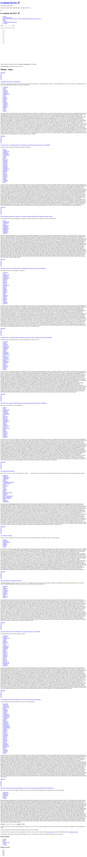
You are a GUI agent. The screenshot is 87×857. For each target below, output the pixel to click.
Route (4, 108)
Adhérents (5, 476)
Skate (4, 294)
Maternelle (5, 735)
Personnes (5, 740)
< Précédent (8, 824)
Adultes (5, 478)
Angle (4, 88)
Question (5, 596)
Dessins (5, 649)
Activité (5, 87)
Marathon (5, 171)
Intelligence (6, 228)
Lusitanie (5, 656)
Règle (4, 107)
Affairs (5, 342)
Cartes (5, 591)
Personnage (6, 662)
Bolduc (5, 708)
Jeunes (5, 732)
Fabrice (5, 653)
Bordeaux (5, 481)
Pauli (4, 429)
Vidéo (5, 181)
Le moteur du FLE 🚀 (10, 2)
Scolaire (5, 749)
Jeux (5, 422)
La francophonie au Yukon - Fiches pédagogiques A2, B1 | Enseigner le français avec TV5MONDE (21, 699)
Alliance (5, 705)
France (5, 164)
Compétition (6, 153)
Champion (5, 412)
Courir (4, 156)
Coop (4, 484)
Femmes (5, 161)
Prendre (5, 176)
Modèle (5, 490)
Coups (4, 350)
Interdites (5, 167)
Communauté (6, 715)
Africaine (5, 344)
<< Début (2, 824)
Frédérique (5, 227)
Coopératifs (5, 485)
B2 (1, 76)
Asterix (5, 639)
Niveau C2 (38, 18)
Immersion (5, 730)
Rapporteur (5, 106)
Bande (5, 641)
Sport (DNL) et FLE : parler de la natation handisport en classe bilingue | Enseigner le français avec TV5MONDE (23, 403)
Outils (5, 105)
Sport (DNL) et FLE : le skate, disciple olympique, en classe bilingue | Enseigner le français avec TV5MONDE (23, 268)
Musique (5, 794)
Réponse (5, 433)
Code (4, 96)
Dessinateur (6, 647)
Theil (4, 597)
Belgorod (5, 541)
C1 (1, 74)
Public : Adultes (7, 497)
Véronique (5, 180)
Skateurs (5, 296)
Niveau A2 (20, 18)
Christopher (6, 348)
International (6, 168)
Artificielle (6, 223)
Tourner (5, 300)
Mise (5, 657)
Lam (4, 595)
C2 (1, 73)
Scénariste (5, 664)
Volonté (5, 369)
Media (5, 544)
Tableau (5, 299)
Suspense (5, 665)
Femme (5, 160)
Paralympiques (6, 428)
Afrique (5, 345)
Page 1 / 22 (14, 824)
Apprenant (6, 151)
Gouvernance (6, 358)
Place (4, 741)
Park (4, 491)
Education (5, 159)
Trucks (5, 301)
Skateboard (5, 295)
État (4, 355)
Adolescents (6, 477)
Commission (6, 714)
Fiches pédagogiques (7, 17)
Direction (6, 225)
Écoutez (5, 651)
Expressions (6, 356)
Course (5, 157)
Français (5, 723)
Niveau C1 (34, 18)
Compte (5, 349)
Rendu (4, 368)
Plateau (5, 291)
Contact (8, 22)
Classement (5, 413)
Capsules (5, 92)
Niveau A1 (15, 18)
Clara (4, 95)
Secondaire (5, 750)
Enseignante (6, 722)
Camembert (5, 590)
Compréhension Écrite (8, 482)
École (5, 719)
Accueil (4, 16)
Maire (5, 543)
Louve (4, 489)
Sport (4, 177)
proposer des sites (50, 831)
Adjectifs (5, 272)
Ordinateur (5, 231)
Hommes (5, 166)
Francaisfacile (6, 542)
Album (5, 637)
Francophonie (6, 727)
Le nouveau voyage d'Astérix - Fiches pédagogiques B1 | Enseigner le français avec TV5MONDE (20, 631)
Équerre (5, 100)
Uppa (4, 110)
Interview (5, 362)
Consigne (6, 646)
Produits (5, 493)
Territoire (5, 751)
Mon (4, 658)
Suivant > (19, 824)
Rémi (4, 796)
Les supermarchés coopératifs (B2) (7, 471)
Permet (5, 288)
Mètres (5, 423)
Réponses (5, 745)
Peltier (4, 173)
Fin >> (23, 824)
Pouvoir (5, 366)
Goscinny (5, 654)
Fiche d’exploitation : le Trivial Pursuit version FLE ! (11, 580)
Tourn (4, 546)
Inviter (5, 731)
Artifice (5, 539)
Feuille (5, 102)
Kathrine (5, 169)
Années (5, 150)
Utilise (5, 111)
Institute (5, 360)
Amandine (5, 586)
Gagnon (5, 729)
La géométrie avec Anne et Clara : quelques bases (10, 81)
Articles (5, 90)
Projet (5, 494)
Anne (4, 89)
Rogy (4, 748)
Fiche (5, 163)
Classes (5, 713)
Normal (5, 229)
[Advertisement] (39, 54)
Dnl (4, 158)
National (5, 363)
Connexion (5, 23)
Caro (4, 643)
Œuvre (5, 659)
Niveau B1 (24, 18)
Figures (5, 281)
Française (6, 724)
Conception (6, 155)
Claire (4, 224)
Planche (5, 289)
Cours (5, 718)
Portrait (5, 432)
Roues (4, 293)
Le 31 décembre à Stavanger (6, 535)
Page (5, 172)
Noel (4, 545)
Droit (4, 99)
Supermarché (6, 501)
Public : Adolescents (8, 496)
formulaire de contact (73, 831)
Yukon (4, 753)
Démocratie (5, 353)
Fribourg (5, 165)
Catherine (5, 709)
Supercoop (5, 500)
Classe (5, 711)
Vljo (4, 182)
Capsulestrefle (6, 94)
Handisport (5, 420)
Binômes (5, 347)
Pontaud (5, 175)
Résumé (5, 747)
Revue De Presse (7, 498)
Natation (5, 424)
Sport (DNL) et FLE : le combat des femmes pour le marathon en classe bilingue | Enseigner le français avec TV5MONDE (25, 145)
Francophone (6, 725)
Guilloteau (5, 104)
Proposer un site (6, 18)
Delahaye (5, 98)
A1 (1, 79)
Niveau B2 (29, 18)
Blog (4, 19)
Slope (4, 499)
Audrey (5, 589)
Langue (5, 733)
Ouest (4, 364)
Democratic (5, 352)
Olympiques (6, 425)
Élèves (5, 721)
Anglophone (6, 706)
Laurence (5, 734)
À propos (5, 21)
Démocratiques (6, 354)
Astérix (5, 640)
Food (4, 486)
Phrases (5, 174)
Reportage (6, 663)
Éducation (5, 278)
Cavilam (5, 710)
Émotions (5, 226)
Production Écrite (7, 492)
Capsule (5, 91)
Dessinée (5, 648)
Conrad (5, 645)
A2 (1, 78)
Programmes (6, 743)
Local (4, 488)
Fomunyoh (5, 357)
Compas (5, 97)
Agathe (5, 407)
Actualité (5, 475)
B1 (1, 77)
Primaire (5, 742)
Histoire (5, 655)
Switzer (5, 179)
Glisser (5, 284)
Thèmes (11, 18)
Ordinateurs (6, 232)
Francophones (6, 726)
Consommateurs (6, 483)
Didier (4, 650)
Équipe (5, 279)
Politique (5, 365)
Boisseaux (5, 152)
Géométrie (5, 103)
